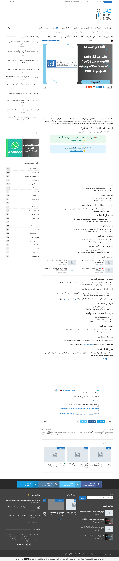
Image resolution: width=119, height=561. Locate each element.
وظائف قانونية (35, 222)
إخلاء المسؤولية (82, 554)
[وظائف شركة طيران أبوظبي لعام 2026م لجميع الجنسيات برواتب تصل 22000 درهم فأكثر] (109, 521)
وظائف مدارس (35, 248)
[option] (22, 82)
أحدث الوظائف (49, 40)
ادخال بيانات (36, 244)
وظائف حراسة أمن (34, 241)
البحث (111, 494)
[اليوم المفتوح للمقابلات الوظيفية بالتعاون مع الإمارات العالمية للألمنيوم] (72, 263)
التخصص (64, 28)
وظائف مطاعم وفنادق (33, 233)
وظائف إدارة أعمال (34, 168)
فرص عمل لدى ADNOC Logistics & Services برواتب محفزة (23, 500)
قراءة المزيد (19, 559)
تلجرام (54, 28)
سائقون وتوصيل (35, 237)
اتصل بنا (111, 554)
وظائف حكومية (35, 199)
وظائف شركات (57, 40)
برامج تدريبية (36, 252)
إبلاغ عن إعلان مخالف (70, 554)
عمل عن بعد (36, 218)
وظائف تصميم (35, 229)
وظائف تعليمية (35, 206)
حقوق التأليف (91, 554)
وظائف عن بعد (85, 28)
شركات (97, 28)
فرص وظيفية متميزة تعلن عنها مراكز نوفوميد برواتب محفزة (24, 515)
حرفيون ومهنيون (35, 214)
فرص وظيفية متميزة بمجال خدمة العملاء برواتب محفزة (23, 110)
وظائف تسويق (35, 191)
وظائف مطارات (35, 256)
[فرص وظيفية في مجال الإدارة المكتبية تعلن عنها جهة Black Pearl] (109, 263)
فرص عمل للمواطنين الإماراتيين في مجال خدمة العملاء (23, 69)
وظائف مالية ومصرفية (34, 184)
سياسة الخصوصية (102, 554)
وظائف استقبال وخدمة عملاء (32, 176)
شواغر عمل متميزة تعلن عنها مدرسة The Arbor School (22, 77)
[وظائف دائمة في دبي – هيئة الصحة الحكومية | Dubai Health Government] (109, 513)
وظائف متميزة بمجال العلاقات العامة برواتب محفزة (23, 93)
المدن (75, 28)
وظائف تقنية (36, 195)
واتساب (46, 28)
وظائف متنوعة (35, 203)
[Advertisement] (77, 104)
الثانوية (44, 40)
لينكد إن (39, 28)
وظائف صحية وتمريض (33, 210)
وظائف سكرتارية (35, 225)
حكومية (106, 28)
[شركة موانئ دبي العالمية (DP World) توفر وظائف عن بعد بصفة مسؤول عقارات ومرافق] (109, 529)
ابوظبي (108, 448)
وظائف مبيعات (35, 187)
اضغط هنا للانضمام (76, 140)
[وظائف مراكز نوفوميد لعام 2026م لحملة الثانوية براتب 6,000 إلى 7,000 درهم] (72, 270)
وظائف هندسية (35, 180)
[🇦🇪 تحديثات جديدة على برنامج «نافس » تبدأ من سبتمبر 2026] (109, 270)
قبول (26, 559)
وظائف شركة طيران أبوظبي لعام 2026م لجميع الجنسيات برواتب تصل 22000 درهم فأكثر (80, 1)
